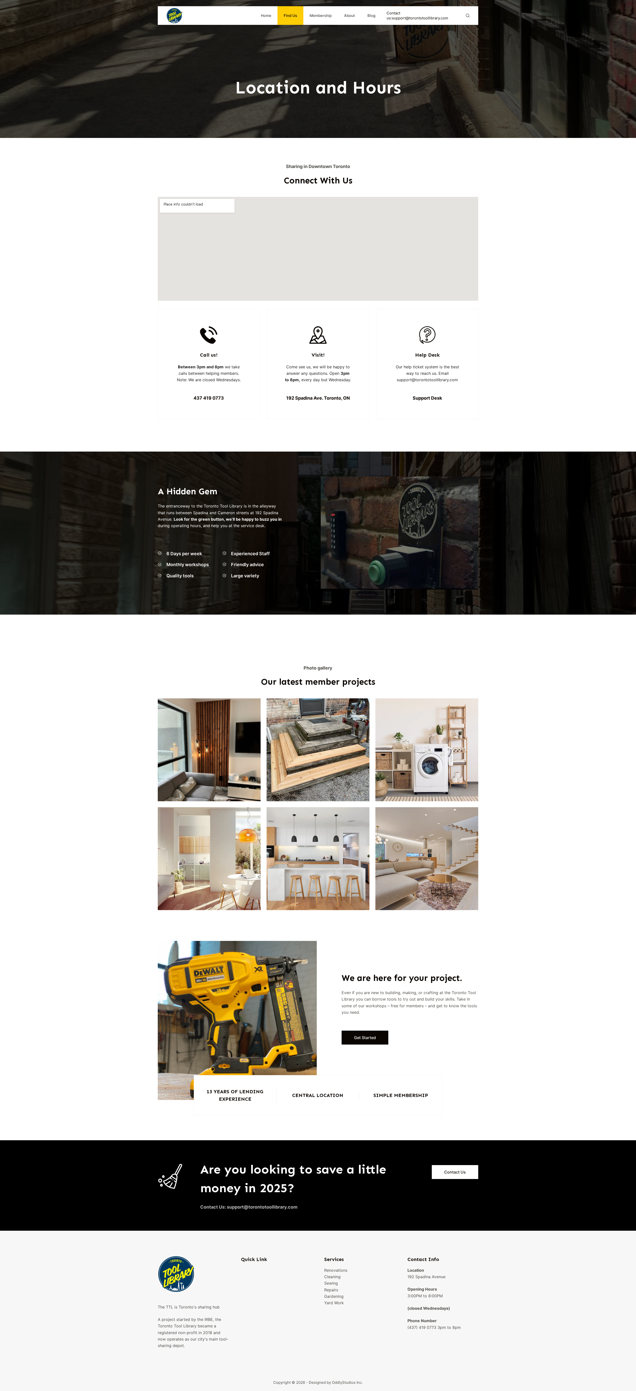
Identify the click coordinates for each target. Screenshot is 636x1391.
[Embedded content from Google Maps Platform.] (318, 249)
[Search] (468, 15)
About (349, 15)
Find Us (290, 15)
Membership (321, 15)
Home (266, 15)
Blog (371, 15)
